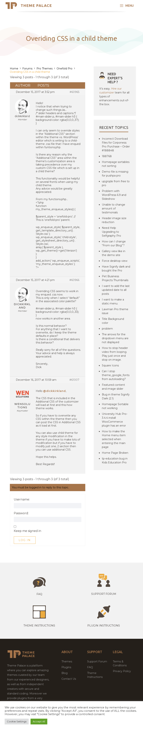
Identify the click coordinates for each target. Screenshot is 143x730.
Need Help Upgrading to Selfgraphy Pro (111, 231)
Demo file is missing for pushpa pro (115, 173)
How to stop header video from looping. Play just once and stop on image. (115, 353)
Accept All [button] (39, 721)
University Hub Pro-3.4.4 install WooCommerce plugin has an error (114, 419)
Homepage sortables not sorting (115, 164)
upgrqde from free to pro (116, 183)
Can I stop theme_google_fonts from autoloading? (115, 375)
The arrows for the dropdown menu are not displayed (115, 338)
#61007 (74, 379)
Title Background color (113, 321)
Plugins (66, 667)
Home (14, 68)
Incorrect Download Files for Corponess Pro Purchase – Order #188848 (116, 144)
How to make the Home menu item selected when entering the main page (114, 439)
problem (107, 328)
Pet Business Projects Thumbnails (115, 278)
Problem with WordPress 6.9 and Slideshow (114, 195)
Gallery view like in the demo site (113, 253)
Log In (25, 540)
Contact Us (68, 678)
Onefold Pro (64, 68)
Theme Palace (36, 5)
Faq (39, 594)
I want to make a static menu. (113, 301)
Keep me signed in (27, 531)
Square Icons (110, 365)
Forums (27, 68)
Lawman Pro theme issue (115, 311)
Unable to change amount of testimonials (113, 208)
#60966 (74, 280)
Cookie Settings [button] (16, 721)
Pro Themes (44, 68)
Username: (22, 499)
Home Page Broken (115, 452)
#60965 (74, 92)
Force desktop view (114, 261)
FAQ (90, 667)
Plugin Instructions (103, 625)
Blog (64, 673)
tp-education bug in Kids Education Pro (115, 460)
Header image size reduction (114, 220)
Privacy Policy (122, 671)
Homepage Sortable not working (115, 406)
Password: (21, 513)
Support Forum (103, 594)
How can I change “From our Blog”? (114, 243)
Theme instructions (39, 625)
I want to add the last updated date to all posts (116, 289)
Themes (66, 661)
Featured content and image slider (113, 386)
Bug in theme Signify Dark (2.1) (116, 396)
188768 (107, 156)
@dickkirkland (54, 391)
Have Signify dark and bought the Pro (116, 268)
